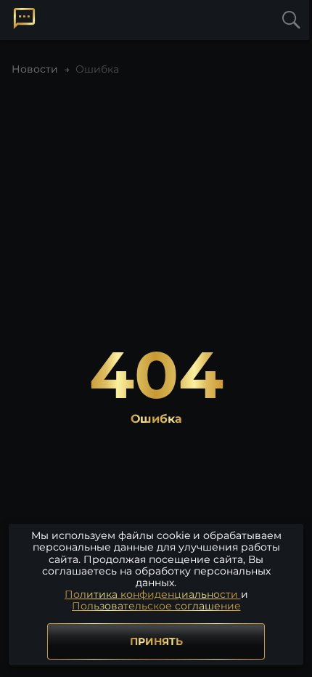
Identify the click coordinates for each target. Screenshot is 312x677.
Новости (35, 69)
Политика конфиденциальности (153, 594)
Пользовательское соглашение (156, 605)
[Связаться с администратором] (24, 18)
